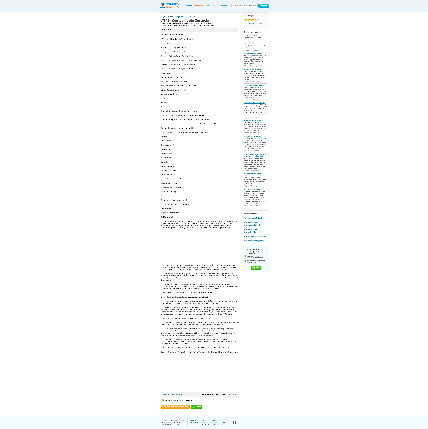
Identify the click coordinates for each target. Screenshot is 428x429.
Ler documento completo (175, 406)
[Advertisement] (200, 246)
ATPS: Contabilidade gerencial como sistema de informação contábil (255, 155)
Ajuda (203, 422)
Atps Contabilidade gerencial (254, 241)
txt (230, 394)
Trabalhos (188, 6)
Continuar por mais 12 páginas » (172, 394)
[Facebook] (234, 424)
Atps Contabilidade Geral (253, 218)
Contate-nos (222, 6)
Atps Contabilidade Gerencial (252, 36)
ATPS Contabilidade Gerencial (253, 54)
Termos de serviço (217, 424)
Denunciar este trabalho (255, 23)
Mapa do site (216, 420)
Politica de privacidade (219, 422)
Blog (213, 6)
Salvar (198, 407)
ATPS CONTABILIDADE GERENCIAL (254, 85)
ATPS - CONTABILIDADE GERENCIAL (254, 103)
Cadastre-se (198, 6)
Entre (207, 6)
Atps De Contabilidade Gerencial (255, 236)
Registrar (255, 268)
